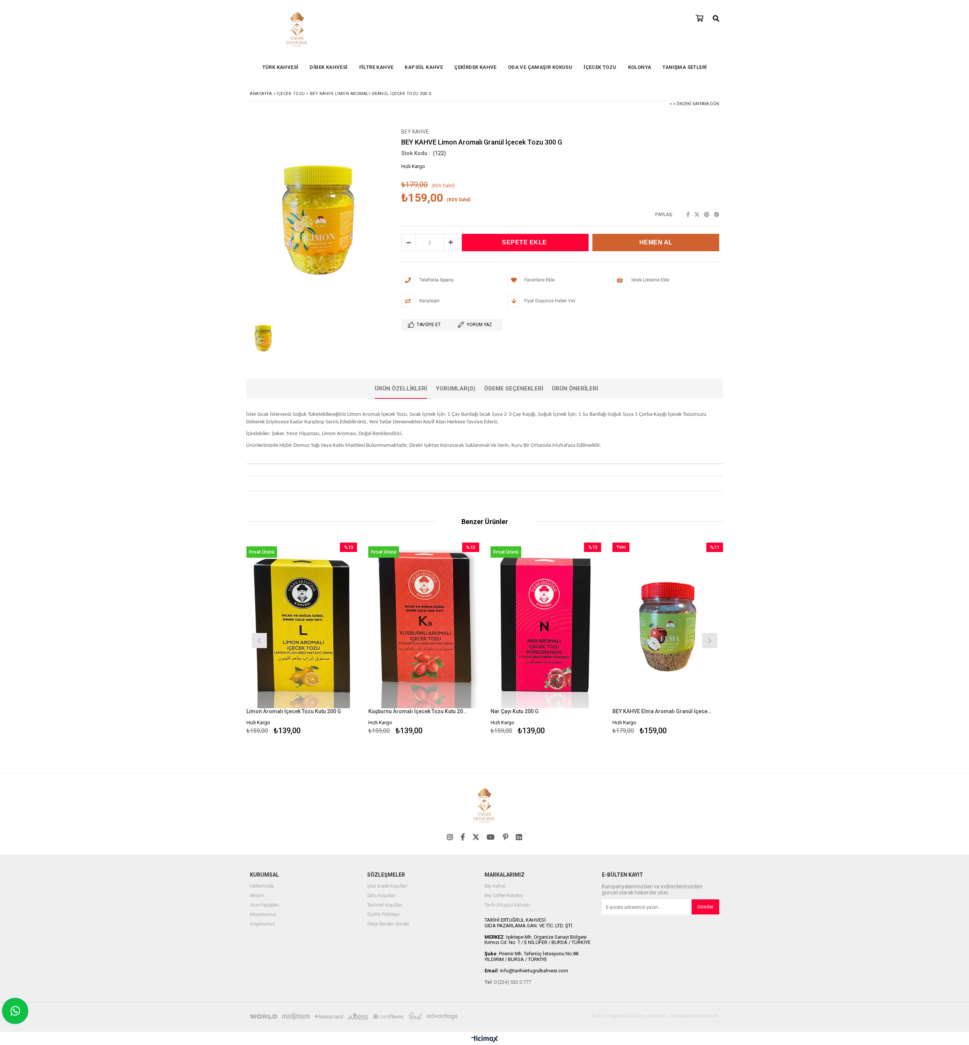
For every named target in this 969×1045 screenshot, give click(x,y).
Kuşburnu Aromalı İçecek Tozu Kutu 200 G (419, 711)
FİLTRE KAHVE (376, 67)
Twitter (696, 214)
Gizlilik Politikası (383, 914)
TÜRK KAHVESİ (280, 67)
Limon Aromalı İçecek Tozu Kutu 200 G (293, 711)
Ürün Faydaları (264, 905)
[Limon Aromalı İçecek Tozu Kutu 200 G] (301, 626)
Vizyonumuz (262, 924)
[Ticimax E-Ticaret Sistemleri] (484, 1039)
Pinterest (706, 214)
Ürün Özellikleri (401, 388)
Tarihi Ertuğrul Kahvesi (507, 905)
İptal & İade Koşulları (387, 886)
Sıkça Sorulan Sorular (388, 924)
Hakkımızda (262, 886)
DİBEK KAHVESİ (328, 67)
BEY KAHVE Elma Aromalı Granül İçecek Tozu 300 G (663, 711)
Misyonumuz (263, 914)
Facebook (688, 214)
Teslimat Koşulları (384, 905)
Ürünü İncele (328, 639)
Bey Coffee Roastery (503, 895)
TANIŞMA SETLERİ (684, 67)
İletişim (257, 895)
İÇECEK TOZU (600, 67)
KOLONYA (639, 67)
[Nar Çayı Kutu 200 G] (546, 626)
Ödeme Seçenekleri (513, 388)
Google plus (716, 214)
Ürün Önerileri (575, 388)
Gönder (705, 907)
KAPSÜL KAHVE (424, 67)
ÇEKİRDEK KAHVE (475, 67)
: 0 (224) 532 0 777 (507, 982)
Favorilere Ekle (301, 639)
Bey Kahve (494, 886)
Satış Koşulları (381, 895)
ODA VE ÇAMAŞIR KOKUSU (540, 67)
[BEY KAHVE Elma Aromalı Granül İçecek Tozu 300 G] (667, 626)
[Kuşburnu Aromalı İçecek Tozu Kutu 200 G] (423, 626)
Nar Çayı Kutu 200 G (515, 711)
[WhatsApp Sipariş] (15, 1011)
